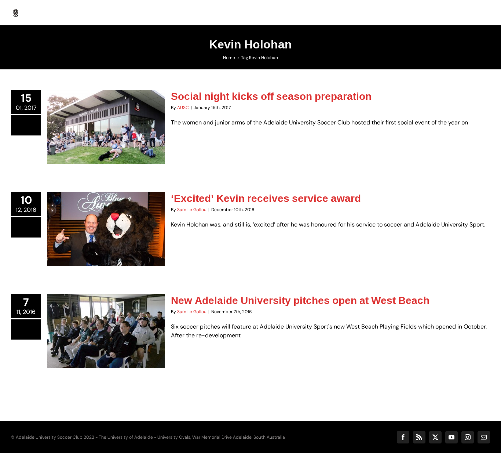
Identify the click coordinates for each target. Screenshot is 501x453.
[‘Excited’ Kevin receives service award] (106, 229)
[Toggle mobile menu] (486, 11)
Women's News (106, 148)
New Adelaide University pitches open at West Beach (300, 300)
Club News (68, 141)
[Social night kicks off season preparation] (106, 127)
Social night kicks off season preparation (96, 109)
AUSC (183, 107)
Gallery (115, 109)
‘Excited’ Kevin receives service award (96, 215)
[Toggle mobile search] (471, 11)
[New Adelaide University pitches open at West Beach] (106, 331)
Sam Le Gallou (191, 210)
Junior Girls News (136, 141)
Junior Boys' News (99, 141)
